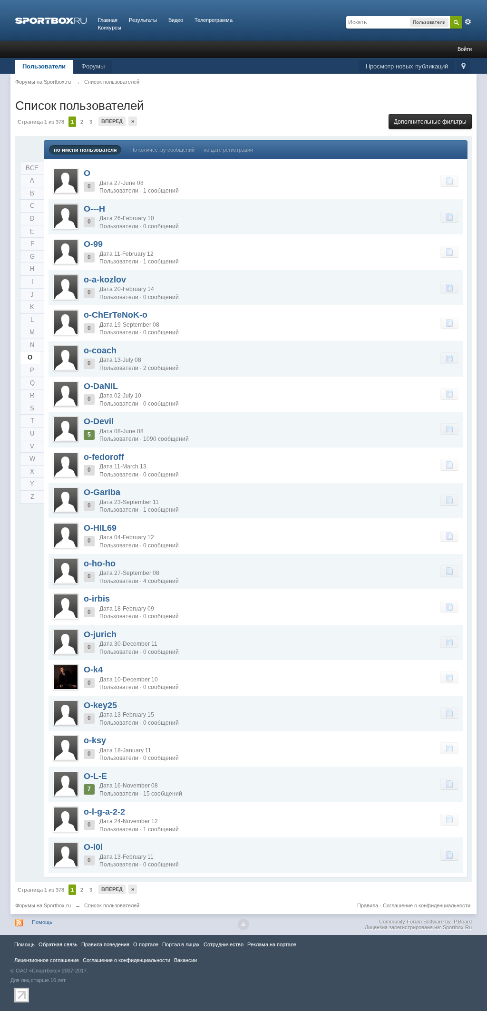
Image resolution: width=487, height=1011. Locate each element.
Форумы (93, 66)
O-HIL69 (100, 528)
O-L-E (95, 776)
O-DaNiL (101, 386)
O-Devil (99, 421)
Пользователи (44, 66)
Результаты (143, 20)
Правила (367, 905)
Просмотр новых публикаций (407, 66)
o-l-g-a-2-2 (104, 812)
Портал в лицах (181, 944)
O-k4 (93, 669)
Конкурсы (109, 27)
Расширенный (468, 22)
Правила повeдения (105, 944)
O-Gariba (102, 492)
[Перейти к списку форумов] (51, 20)
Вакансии (185, 960)
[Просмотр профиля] (65, 181)
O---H (94, 209)
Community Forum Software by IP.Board (425, 921)
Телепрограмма (214, 20)
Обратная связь (58, 944)
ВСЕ (32, 168)
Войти (465, 49)
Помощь (42, 922)
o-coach (100, 350)
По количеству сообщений (162, 150)
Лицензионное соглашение (46, 960)
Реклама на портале (271, 944)
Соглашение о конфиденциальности (426, 905)
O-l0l (93, 847)
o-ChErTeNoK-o (115, 315)
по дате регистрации (228, 150)
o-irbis (97, 598)
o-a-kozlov (105, 279)
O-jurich (100, 634)
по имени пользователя (85, 150)
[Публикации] (449, 180)
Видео (175, 20)
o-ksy (95, 740)
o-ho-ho (100, 563)
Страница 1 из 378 (41, 122)
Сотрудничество (224, 944)
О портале (145, 944)
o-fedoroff (104, 457)
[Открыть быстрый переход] (463, 67)
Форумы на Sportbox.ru (43, 905)
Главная (107, 20)
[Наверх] (243, 924)
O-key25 (100, 705)
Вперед (112, 121)
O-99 (93, 244)
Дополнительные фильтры (430, 121)
